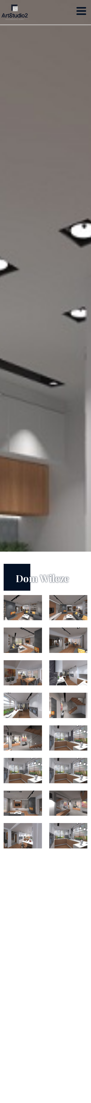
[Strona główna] (14, 12)
